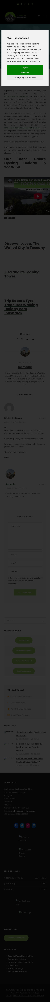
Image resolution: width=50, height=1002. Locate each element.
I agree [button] (25, 67)
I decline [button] (25, 72)
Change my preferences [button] (25, 77)
